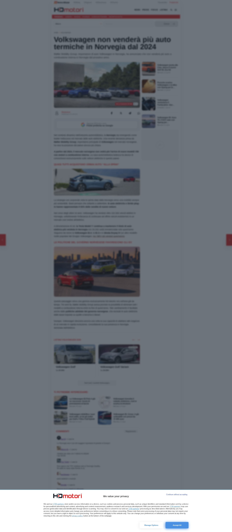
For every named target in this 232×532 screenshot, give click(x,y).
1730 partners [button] (58, 504)
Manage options (151, 525)
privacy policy (77, 516)
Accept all (177, 525)
